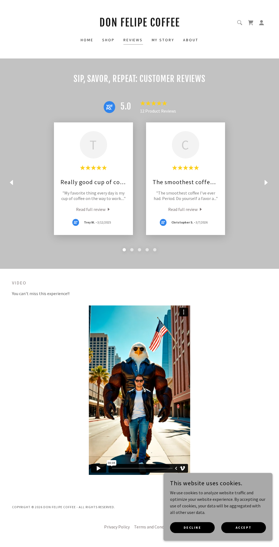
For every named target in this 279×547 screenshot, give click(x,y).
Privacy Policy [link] (117, 527)
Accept (243, 527)
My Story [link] (163, 39)
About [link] (190, 39)
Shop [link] (108, 39)
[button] (261, 22)
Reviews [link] (133, 39)
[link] (139, 25)
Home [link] (87, 39)
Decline (192, 527)
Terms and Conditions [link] (154, 527)
